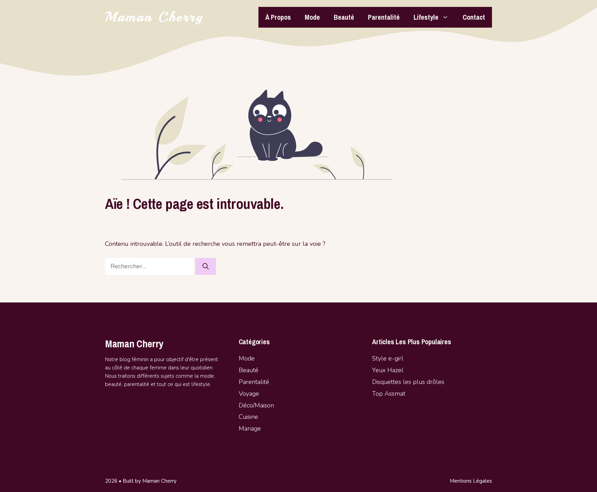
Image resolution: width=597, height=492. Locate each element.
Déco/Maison (256, 405)
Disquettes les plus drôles (408, 382)
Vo (242, 393)
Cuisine (248, 417)
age (254, 393)
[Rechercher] (205, 266)
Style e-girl (388, 358)
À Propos (278, 17)
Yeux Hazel (388, 370)
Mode (312, 17)
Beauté (344, 17)
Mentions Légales (471, 480)
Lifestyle (426, 17)
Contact (474, 17)
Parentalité (384, 17)
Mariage (250, 428)
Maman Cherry (154, 17)
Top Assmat (388, 393)
